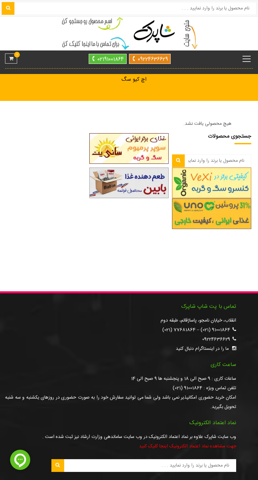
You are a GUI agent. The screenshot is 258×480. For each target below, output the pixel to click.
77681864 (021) (179, 330)
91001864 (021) (215, 330)
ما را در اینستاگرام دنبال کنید (202, 349)
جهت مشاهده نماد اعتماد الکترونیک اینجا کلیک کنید (187, 446)
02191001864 (110, 59)
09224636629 (153, 59)
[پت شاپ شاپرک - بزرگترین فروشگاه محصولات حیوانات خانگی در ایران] (129, 34)
